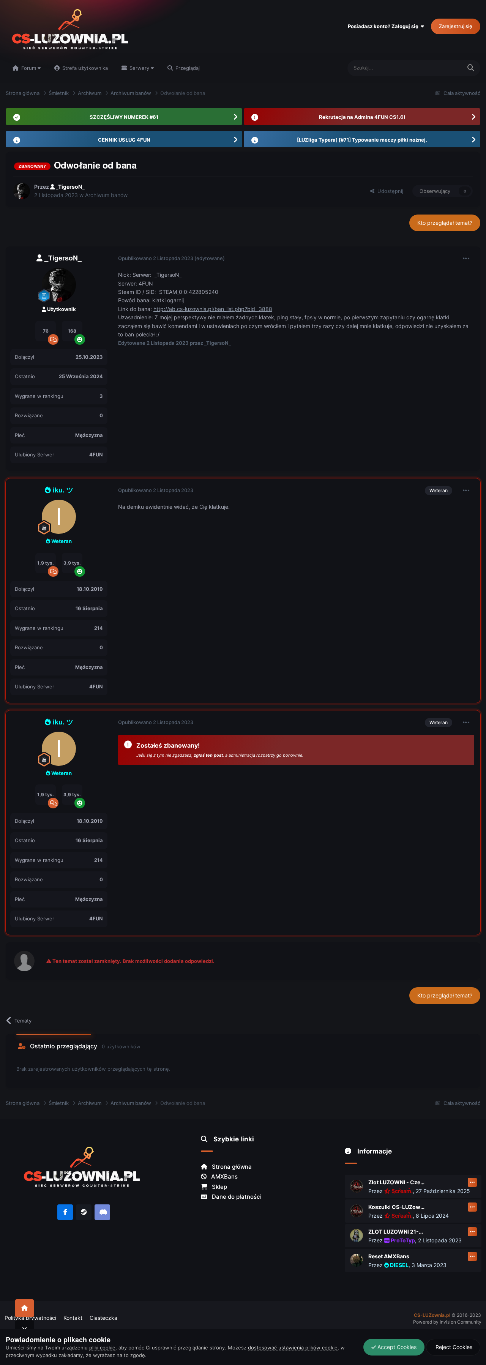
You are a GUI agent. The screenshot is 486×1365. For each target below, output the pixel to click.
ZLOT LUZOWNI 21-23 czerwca (396, 1231)
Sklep (218, 1186)
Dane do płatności (236, 1196)
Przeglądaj (187, 68)
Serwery (139, 68)
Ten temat (440, 68)
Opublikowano (155, 258)
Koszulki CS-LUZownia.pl (396, 1207)
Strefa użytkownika (84, 68)
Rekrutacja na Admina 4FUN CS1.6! (362, 117)
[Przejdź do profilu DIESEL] (356, 1260)
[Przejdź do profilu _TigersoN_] (21, 191)
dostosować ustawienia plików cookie (293, 1347)
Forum (29, 68)
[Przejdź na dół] (24, 1329)
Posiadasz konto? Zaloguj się (384, 26)
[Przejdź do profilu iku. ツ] (59, 517)
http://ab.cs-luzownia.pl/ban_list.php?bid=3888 (212, 309)
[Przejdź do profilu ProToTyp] (356, 1235)
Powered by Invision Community (447, 1322)
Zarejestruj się (455, 26)
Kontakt (72, 1318)
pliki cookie (102, 1347)
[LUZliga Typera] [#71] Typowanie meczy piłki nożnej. (362, 140)
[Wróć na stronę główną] (24, 1308)
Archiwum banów (106, 195)
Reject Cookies (453, 1347)
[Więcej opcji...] (466, 258)
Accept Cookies (396, 1347)
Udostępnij (388, 191)
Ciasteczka (103, 1318)
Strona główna (231, 1166)
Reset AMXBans (388, 1256)
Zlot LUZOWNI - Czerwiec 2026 (396, 1182)
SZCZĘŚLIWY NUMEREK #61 (124, 117)
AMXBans (224, 1176)
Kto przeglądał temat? (444, 222)
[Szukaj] (470, 68)
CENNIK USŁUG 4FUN (124, 140)
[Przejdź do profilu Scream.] (356, 1186)
